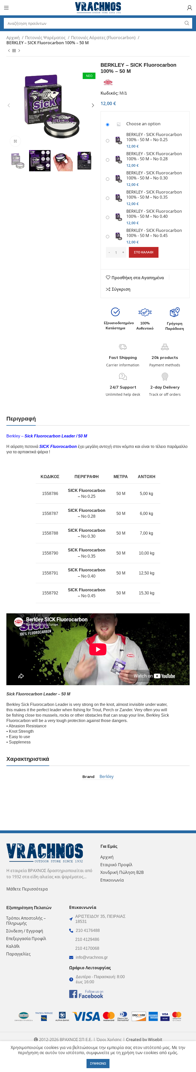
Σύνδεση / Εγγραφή (24, 931)
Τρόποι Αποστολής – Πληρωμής (26, 920)
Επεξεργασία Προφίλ (26, 938)
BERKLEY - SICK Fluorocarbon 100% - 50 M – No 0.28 (154, 156)
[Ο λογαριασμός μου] (190, 8)
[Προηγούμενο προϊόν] (8, 50)
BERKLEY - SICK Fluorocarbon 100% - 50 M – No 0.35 (154, 194)
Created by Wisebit (144, 1039)
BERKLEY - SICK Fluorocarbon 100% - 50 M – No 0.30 (154, 175)
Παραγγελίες (18, 954)
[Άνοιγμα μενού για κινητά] (6, 8)
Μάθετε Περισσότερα (27, 889)
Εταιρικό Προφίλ (116, 864)
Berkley (107, 776)
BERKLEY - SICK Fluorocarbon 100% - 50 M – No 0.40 (154, 214)
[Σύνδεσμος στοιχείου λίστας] (98, 930)
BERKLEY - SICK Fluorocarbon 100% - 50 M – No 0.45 (154, 233)
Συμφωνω (98, 1063)
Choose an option (143, 123)
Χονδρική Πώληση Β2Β (122, 872)
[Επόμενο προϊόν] (19, 50)
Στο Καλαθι (143, 252)
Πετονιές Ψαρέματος (46, 37)
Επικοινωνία (112, 880)
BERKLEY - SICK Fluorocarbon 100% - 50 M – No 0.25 (154, 137)
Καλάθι (13, 946)
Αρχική (13, 37)
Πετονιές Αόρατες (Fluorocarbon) (104, 37)
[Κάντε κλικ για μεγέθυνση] (15, 141)
